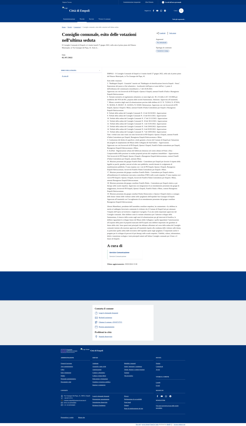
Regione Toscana (67, 2)
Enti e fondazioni (66, 373)
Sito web (138, 424)
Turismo (126, 373)
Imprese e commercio (98, 385)
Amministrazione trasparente (131, 2)
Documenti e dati (66, 382)
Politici (63, 376)
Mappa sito (81, 417)
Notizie (158, 363)
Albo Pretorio (149, 2)
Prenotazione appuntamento (100, 399)
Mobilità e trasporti (130, 363)
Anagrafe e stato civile (99, 366)
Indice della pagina (68, 70)
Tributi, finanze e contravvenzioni (134, 369)
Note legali (127, 402)
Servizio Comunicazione (119, 253)
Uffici (62, 369)
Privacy (126, 396)
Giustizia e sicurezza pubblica (101, 382)
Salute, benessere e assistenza (133, 366)
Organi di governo (66, 363)
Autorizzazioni (96, 369)
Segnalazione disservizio (99, 402)
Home (64, 27)
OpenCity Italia (154, 424)
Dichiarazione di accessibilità (133, 399)
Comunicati (76, 27)
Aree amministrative (67, 366)
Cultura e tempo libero (99, 376)
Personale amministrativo (68, 379)
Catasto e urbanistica (98, 373)
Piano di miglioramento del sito (133, 408)
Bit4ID (168, 424)
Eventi (158, 385)
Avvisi (158, 369)
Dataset (126, 405)
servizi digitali (146, 424)
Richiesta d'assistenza (98, 405)
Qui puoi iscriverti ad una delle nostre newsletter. (167, 407)
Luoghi (158, 382)
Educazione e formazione (100, 379)
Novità (69, 27)
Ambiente (95, 363)
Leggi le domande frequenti (100, 396)
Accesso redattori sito (179, 424)
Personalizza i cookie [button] (67, 417)
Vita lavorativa (128, 376)
